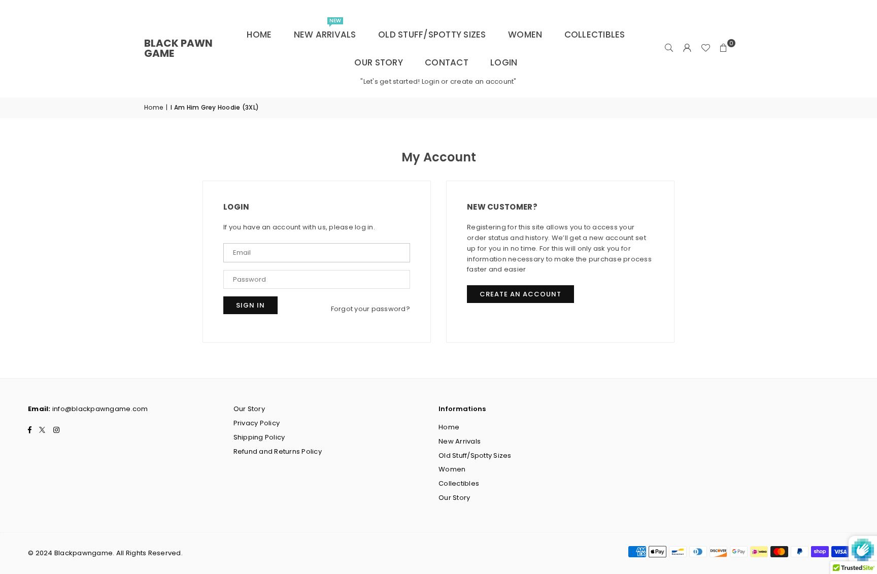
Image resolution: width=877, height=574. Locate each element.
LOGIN (503, 62)
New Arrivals (325, 30)
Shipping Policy (259, 437)
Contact (446, 62)
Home (259, 34)
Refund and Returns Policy (277, 451)
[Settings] (687, 48)
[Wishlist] (705, 48)
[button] (724, 48)
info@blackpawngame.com (100, 409)
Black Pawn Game (178, 48)
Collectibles (594, 34)
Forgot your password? (370, 309)
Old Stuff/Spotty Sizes (432, 34)
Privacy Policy (256, 423)
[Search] (669, 48)
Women (525, 34)
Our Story (378, 62)
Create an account (520, 294)
